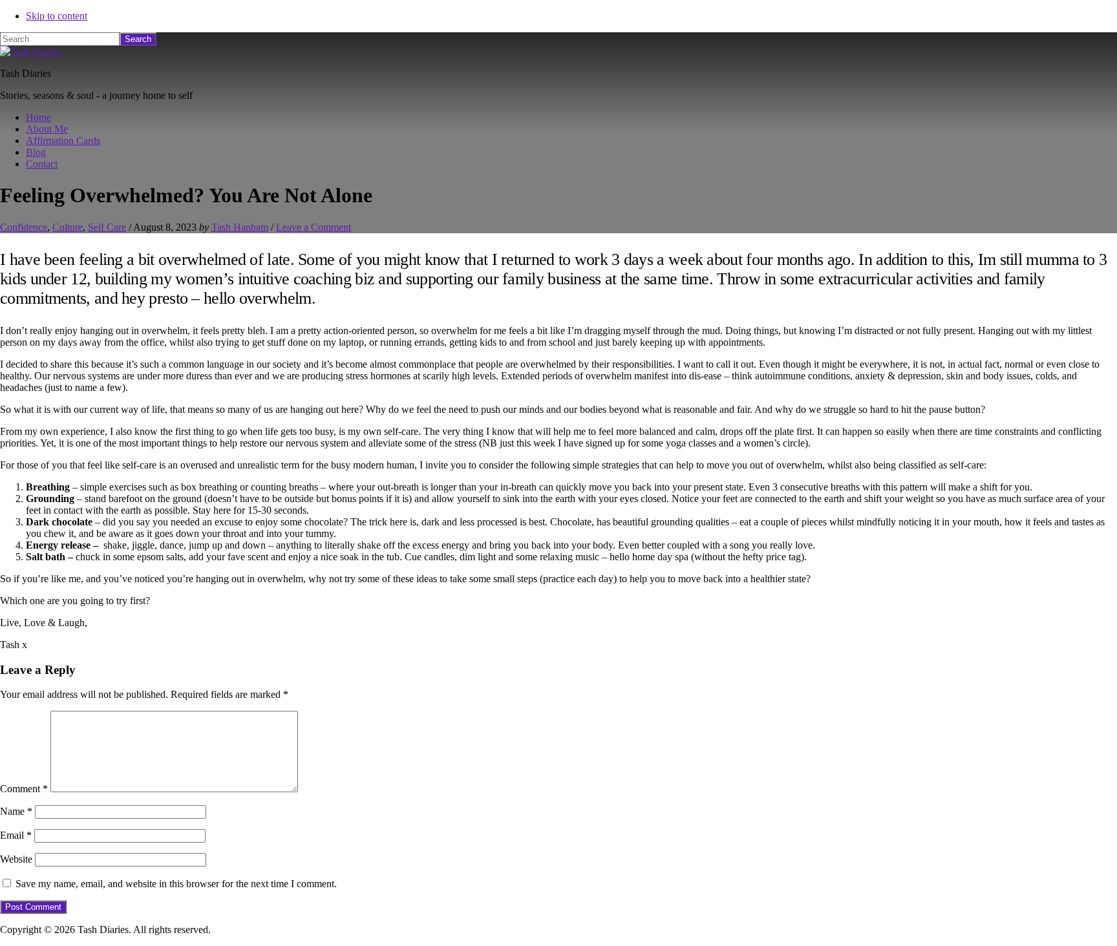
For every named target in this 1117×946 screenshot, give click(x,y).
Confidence (23, 227)
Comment (24, 788)
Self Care (107, 227)
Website (16, 859)
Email (16, 835)
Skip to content (56, 15)
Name (16, 811)
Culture (67, 227)
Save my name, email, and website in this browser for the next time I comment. (176, 883)
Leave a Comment (313, 227)
